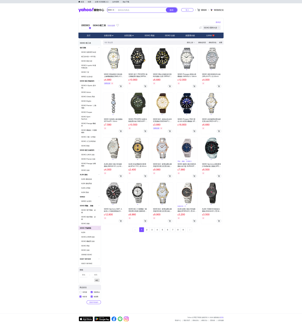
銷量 (220, 42)
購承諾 (218, 22)
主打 (88, 35)
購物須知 (196, 320)
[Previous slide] (104, 58)
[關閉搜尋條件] (113, 10)
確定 (97, 280)
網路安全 (204, 320)
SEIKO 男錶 (150, 35)
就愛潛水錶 (190, 35)
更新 (221, 317)
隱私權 (212, 320)
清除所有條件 (93, 302)
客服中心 (178, 320)
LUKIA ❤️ (210, 35)
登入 (187, 10)
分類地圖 (221, 320)
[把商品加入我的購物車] (121, 86)
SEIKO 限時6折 (210, 27)
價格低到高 (202, 42)
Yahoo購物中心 (91, 10)
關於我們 (187, 320)
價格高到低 (212, 42)
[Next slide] (122, 58)
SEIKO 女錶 (170, 35)
